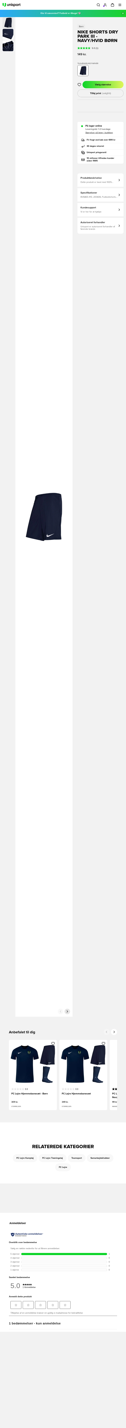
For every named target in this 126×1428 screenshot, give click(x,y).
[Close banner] (123, 13)
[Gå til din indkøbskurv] (112, 5)
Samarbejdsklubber (100, 1158)
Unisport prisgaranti (96, 152)
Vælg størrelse (103, 84)
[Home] (11, 5)
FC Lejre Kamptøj (25, 1158)
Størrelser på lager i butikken (99, 133)
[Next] (114, 1032)
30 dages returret (95, 146)
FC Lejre (63, 1167)
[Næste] (67, 1011)
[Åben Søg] (98, 5)
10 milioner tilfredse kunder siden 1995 (100, 159)
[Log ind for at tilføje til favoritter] (79, 84)
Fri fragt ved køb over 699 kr (101, 140)
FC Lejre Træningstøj (52, 1158)
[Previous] (107, 1032)
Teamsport (76, 1158)
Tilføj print (100, 93)
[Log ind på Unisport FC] (105, 5)
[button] (8, 34)
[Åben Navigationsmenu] (120, 5)
